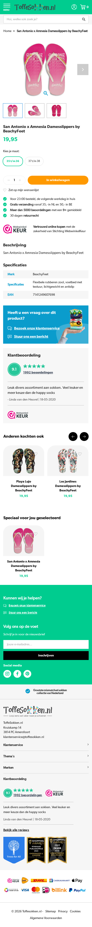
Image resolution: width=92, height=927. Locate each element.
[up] (20, 180)
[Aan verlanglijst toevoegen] (36, 454)
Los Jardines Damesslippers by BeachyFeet (68, 486)
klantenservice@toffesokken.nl (23, 737)
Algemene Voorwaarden (46, 918)
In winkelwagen (58, 180)
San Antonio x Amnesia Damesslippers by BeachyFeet (52, 31)
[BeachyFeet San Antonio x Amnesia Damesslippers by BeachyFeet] (23, 540)
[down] (8, 180)
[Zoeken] (83, 19)
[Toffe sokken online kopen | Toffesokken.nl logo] (35, 6)
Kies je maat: (11, 151)
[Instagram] (7, 674)
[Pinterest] (27, 674)
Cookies (75, 911)
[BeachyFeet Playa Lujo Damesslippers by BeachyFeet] (23, 460)
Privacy (63, 911)
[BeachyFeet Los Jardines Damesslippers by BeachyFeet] (67, 460)
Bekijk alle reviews (16, 830)
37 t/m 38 (34, 161)
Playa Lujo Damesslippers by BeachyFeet (24, 486)
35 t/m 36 (12, 161)
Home (7, 31)
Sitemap (50, 911)
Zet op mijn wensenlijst (23, 190)
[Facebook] (17, 674)
